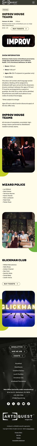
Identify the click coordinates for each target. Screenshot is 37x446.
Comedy (5, 9)
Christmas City (18, 378)
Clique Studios (30, 428)
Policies (18, 438)
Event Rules (9, 77)
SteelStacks (18, 367)
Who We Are (17, 351)
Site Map (18, 435)
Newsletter (17, 347)
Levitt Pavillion (18, 374)
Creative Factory (18, 370)
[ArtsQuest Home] (10, 2)
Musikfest (18, 363)
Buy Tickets (18, 29)
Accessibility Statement (18, 440)
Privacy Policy (18, 432)
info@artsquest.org (18, 398)
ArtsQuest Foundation (18, 381)
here (20, 96)
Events (17, 356)
